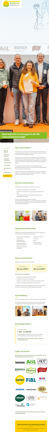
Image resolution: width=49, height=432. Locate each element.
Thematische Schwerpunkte (7, 159)
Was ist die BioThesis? (6, 151)
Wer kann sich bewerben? (6, 155)
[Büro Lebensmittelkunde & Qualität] (12, 3)
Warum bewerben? (7, 162)
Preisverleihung (7, 165)
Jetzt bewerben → (7, 175)
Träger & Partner (7, 172)
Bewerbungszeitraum (7, 168)
